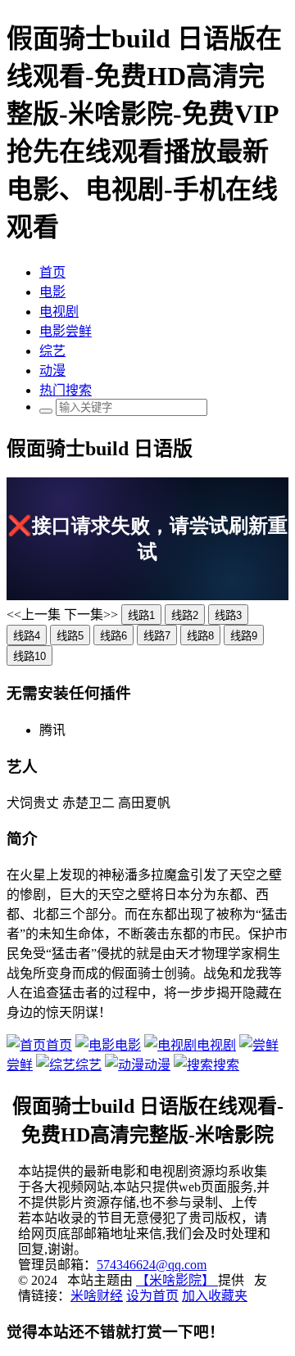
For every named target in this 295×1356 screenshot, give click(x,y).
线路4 (26, 636)
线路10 (29, 656)
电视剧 (59, 312)
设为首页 (152, 1296)
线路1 (141, 615)
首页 (52, 272)
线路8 (200, 636)
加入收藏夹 (214, 1296)
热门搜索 (65, 390)
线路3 (228, 615)
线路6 (113, 636)
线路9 (243, 636)
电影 (52, 292)
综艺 (52, 351)
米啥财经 (96, 1296)
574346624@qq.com (151, 1265)
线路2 (184, 615)
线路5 (70, 636)
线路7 (156, 636)
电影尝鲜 (65, 331)
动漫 (52, 370)
